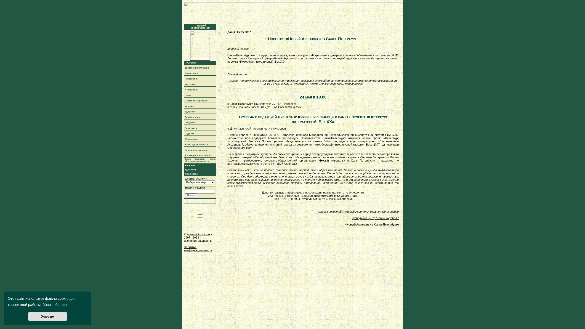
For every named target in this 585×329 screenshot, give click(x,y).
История (189, 106)
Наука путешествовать (197, 144)
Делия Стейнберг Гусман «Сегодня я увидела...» (200, 160)
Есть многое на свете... (197, 150)
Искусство (190, 84)
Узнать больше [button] (55, 305)
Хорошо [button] (47, 316)
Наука (188, 95)
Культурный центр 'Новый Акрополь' (375, 218)
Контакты (190, 165)
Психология (191, 79)
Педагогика (191, 128)
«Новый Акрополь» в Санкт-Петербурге (372, 224)
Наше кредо (191, 174)
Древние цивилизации (197, 68)
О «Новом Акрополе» (196, 101)
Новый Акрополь (199, 234)
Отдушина (190, 134)
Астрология (191, 90)
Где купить (191, 170)
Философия (191, 73)
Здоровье (190, 112)
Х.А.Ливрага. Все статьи (198, 155)
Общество (190, 123)
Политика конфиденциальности (198, 249)
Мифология (191, 139)
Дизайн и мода (192, 117)
